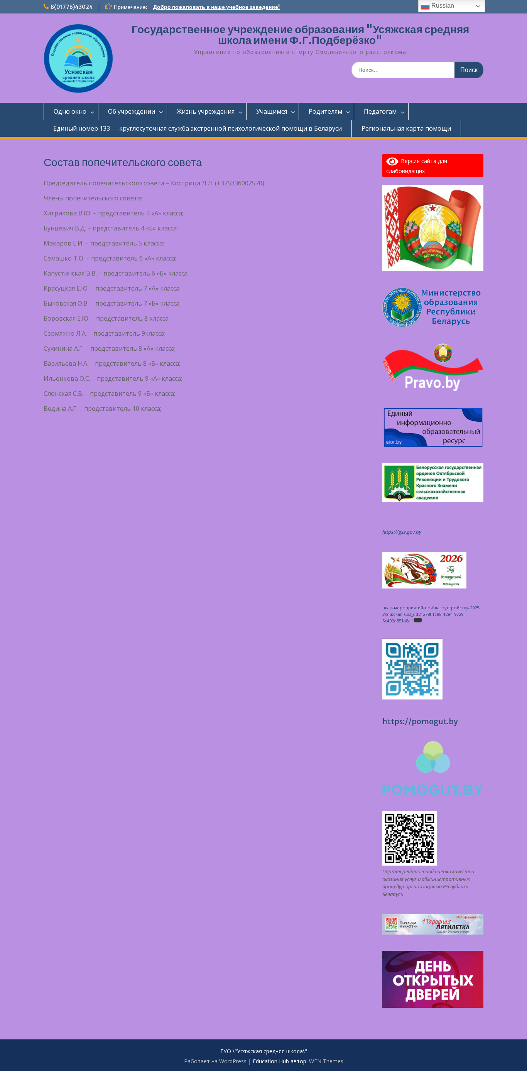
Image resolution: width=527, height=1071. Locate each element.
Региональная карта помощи (406, 128)
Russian (442, 5)
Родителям (325, 111)
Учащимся (271, 111)
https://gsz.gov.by (401, 531)
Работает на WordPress (215, 1061)
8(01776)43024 (72, 6)
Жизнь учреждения (206, 111)
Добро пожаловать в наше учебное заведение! (216, 6)
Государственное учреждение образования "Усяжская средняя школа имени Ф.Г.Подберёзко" (300, 34)
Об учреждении (131, 111)
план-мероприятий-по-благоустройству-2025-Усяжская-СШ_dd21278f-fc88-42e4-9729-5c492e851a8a (431, 614)
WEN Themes (326, 1061)
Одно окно (70, 111)
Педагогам (380, 111)
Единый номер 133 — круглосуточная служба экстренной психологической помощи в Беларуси (197, 128)
